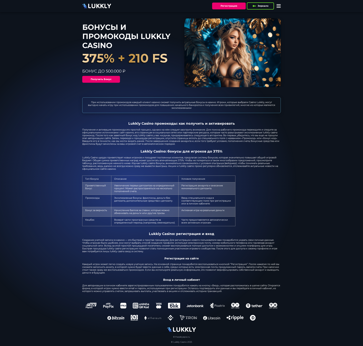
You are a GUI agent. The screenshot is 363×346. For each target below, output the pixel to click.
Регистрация (229, 6)
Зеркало (263, 6)
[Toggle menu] (279, 6)
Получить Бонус (101, 79)
